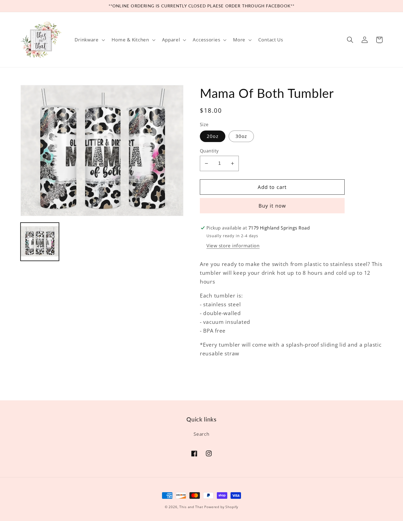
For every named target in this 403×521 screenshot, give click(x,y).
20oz (212, 136)
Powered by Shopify (221, 507)
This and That (191, 507)
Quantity (209, 151)
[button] (89, 40)
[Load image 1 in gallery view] (40, 242)
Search (201, 434)
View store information (233, 245)
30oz (241, 136)
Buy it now (272, 205)
